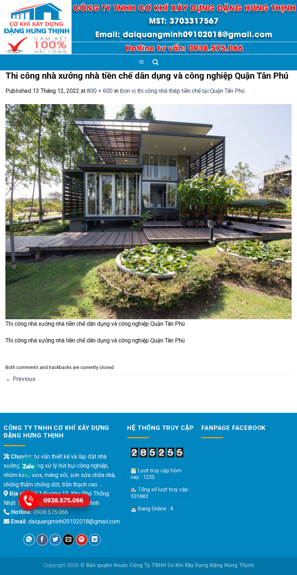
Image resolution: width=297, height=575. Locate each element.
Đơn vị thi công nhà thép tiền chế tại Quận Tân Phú (182, 90)
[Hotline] (28, 500)
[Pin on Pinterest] (82, 540)
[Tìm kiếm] (155, 63)
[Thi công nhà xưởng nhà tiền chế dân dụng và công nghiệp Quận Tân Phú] (148, 211)
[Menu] (141, 63)
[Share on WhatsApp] (29, 540)
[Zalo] (28, 466)
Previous (20, 378)
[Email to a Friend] (68, 540)
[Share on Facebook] (42, 540)
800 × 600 (100, 90)
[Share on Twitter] (55, 540)
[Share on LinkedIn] (95, 540)
